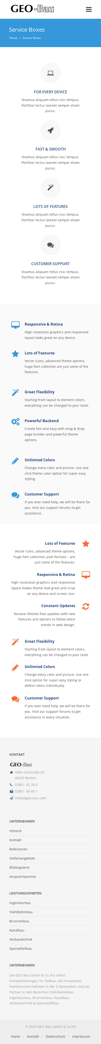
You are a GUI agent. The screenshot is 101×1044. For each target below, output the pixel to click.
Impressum (81, 1036)
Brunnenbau (19, 921)
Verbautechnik (20, 939)
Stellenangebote (22, 858)
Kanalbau (16, 930)
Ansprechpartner (22, 876)
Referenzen (18, 849)
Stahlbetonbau (21, 912)
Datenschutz (56, 1036)
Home (13, 38)
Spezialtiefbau (20, 948)
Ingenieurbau (20, 903)
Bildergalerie (19, 867)
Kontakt (15, 840)
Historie (15, 831)
